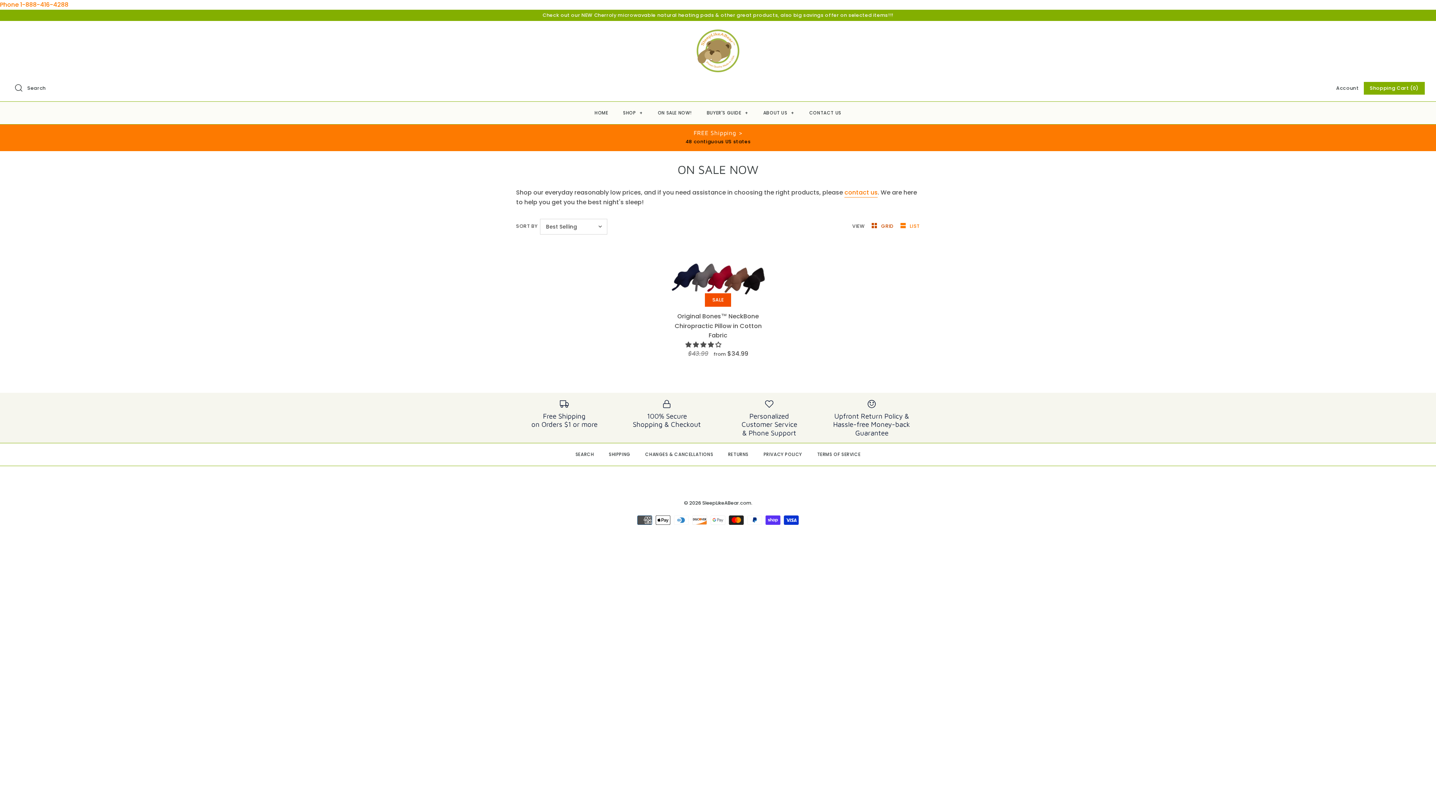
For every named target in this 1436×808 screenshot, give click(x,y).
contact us (861, 192)
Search (36, 88)
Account (1347, 88)
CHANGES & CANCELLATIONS (679, 454)
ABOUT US (778, 113)
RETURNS (738, 454)
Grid (888, 226)
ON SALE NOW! (675, 113)
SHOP (632, 113)
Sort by (526, 226)
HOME (601, 113)
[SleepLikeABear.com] (718, 33)
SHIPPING (619, 454)
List (915, 226)
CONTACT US (825, 113)
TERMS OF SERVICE (839, 454)
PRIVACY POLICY (783, 454)
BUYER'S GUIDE (727, 113)
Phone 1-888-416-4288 (34, 4)
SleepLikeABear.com (726, 503)
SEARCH (585, 454)
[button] (704, 344)
